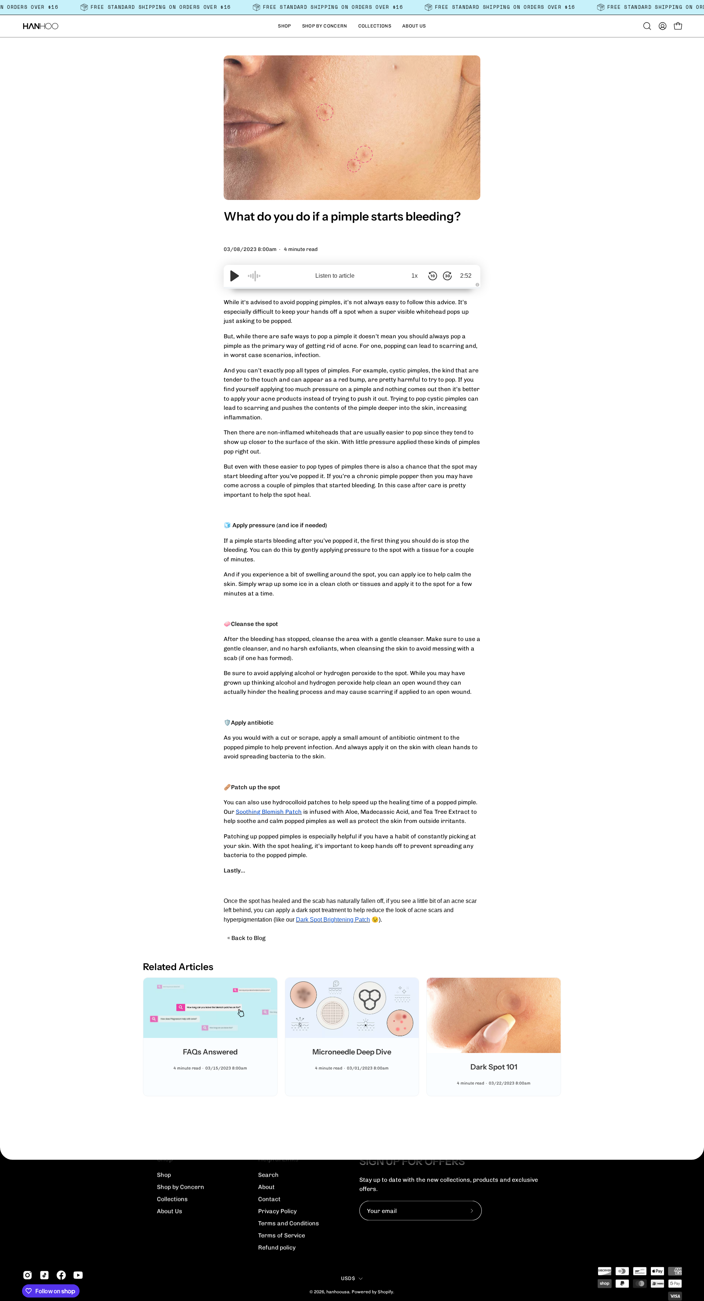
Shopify (385, 1291)
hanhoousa (337, 1291)
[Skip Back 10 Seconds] (432, 276)
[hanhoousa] (40, 26)
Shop (164, 1174)
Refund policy (277, 1247)
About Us (169, 1211)
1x (414, 276)
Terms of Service (281, 1235)
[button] (284, 26)
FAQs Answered (210, 1051)
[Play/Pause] (234, 276)
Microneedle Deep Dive (351, 1051)
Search (268, 1174)
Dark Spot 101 (493, 1067)
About (266, 1187)
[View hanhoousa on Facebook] (61, 1275)
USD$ (348, 1278)
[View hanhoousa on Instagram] (27, 1275)
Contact (269, 1199)
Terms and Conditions (288, 1223)
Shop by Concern (180, 1187)
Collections (172, 1199)
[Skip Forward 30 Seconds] (447, 276)
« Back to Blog (246, 937)
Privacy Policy (277, 1211)
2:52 (466, 276)
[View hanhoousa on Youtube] (78, 1275)
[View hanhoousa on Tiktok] (44, 1275)
